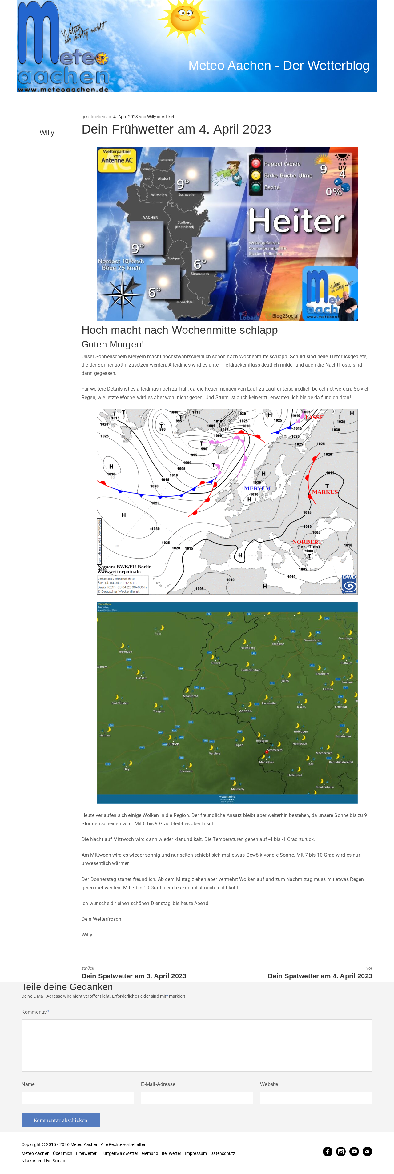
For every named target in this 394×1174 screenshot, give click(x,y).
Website (269, 1084)
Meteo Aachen (36, 1153)
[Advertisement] (131, 103)
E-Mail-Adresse (158, 1084)
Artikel (168, 116)
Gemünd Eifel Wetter (162, 1153)
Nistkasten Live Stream (44, 1160)
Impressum (196, 1153)
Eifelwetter (86, 1153)
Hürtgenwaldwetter (119, 1153)
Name (28, 1084)
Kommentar (35, 1012)
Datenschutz (222, 1153)
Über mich (62, 1153)
